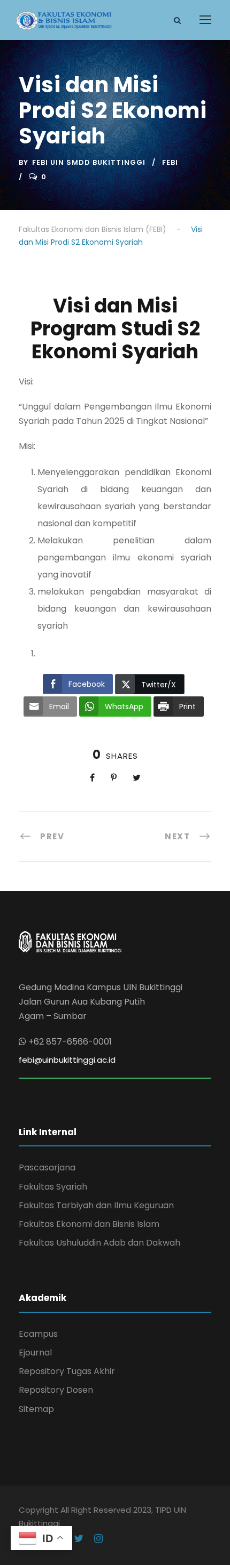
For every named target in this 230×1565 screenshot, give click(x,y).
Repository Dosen (56, 1390)
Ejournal (35, 1352)
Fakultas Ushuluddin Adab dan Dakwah (99, 1243)
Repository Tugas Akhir (67, 1371)
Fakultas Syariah (53, 1187)
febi (170, 162)
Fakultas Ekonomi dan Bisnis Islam (89, 1224)
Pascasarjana (47, 1167)
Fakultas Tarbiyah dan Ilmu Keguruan (96, 1205)
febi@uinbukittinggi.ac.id (67, 1059)
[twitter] (78, 1538)
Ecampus (38, 1334)
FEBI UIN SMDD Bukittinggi (88, 162)
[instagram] (98, 1538)
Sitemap (36, 1409)
